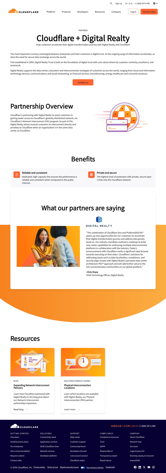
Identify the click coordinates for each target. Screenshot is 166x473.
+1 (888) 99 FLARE (147, 425)
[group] (83, 240)
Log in (133, 11)
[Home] (23, 11)
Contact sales (149, 11)
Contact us (83, 82)
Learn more (69, 409)
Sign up (119, 3)
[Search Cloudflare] (111, 3)
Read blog (18, 409)
